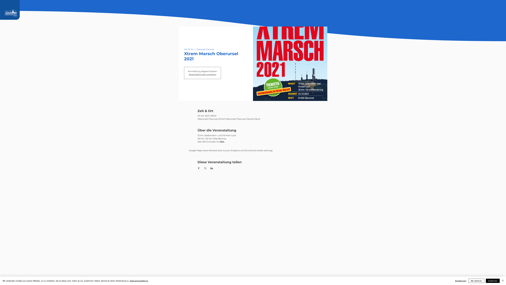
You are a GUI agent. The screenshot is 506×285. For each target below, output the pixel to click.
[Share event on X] (205, 168)
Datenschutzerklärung (139, 280)
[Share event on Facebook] (199, 168)
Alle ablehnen (476, 280)
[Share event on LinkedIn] (211, 168)
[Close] (502, 281)
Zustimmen (492, 280)
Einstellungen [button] (460, 280)
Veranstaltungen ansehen (202, 74)
